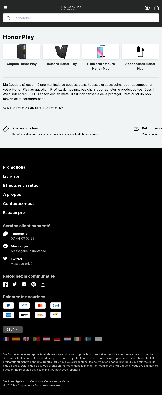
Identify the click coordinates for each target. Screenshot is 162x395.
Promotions (14, 167)
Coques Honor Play (22, 64)
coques (71, 85)
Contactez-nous (19, 203)
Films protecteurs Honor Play (101, 66)
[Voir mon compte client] (147, 7)
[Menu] (32, 7)
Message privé (21, 264)
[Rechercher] (8, 18)
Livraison (12, 176)
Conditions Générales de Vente (49, 381)
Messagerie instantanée (28, 251)
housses (94, 85)
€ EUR (10, 329)
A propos (12, 194)
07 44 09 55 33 (22, 238)
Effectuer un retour (21, 185)
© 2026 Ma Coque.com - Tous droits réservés (31, 385)
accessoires (113, 85)
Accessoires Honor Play (140, 66)
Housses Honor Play (61, 64)
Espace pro (14, 212)
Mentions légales (13, 381)
